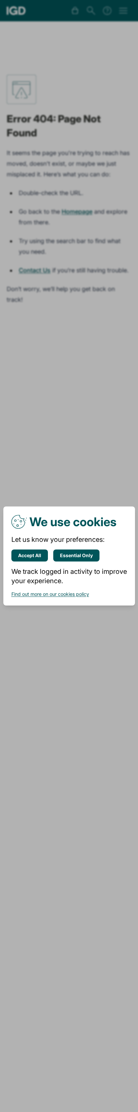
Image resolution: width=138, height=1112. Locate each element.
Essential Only (76, 555)
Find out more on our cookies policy (50, 594)
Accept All (29, 555)
